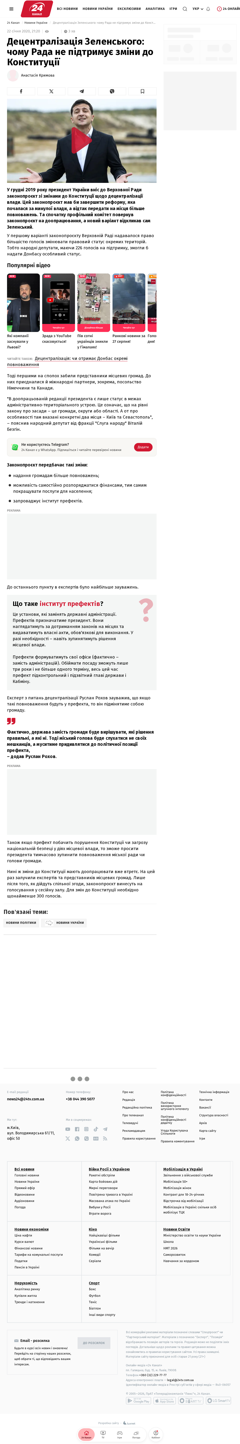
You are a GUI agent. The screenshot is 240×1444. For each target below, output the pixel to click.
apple (165, 1401)
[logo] (37, 9)
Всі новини (67, 9)
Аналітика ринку (27, 1289)
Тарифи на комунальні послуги (39, 1255)
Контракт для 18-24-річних (183, 1195)
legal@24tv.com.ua (180, 1380)
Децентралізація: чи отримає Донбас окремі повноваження (67, 361)
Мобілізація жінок (177, 1188)
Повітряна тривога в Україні (110, 1195)
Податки (21, 1261)
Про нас (128, 1092)
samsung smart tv (218, 1401)
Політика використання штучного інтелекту (175, 1106)
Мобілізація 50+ (175, 1182)
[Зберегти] (142, 91)
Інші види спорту (102, 1315)
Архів (203, 1123)
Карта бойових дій (103, 1182)
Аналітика (155, 9)
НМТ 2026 (170, 1248)
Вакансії (205, 1107)
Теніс (93, 1302)
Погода (20, 1207)
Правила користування (139, 1138)
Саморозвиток (174, 1255)
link (68, 1129)
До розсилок (94, 1343)
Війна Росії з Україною (109, 1169)
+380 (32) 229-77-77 (153, 1375)
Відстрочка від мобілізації (183, 1201)
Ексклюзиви (129, 9)
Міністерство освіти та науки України (192, 1235)
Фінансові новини (29, 1248)
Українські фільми (103, 1242)
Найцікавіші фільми (104, 1235)
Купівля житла (26, 1296)
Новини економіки (32, 1229)
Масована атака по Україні (109, 1201)
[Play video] (81, 140)
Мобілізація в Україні (183, 1169)
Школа (168, 1242)
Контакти (205, 1099)
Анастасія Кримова (37, 75)
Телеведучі (130, 1123)
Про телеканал (133, 1115)
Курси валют (24, 1242)
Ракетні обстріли (102, 1175)
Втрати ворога (100, 1214)
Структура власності (213, 1115)
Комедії (94, 1255)
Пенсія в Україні (27, 1267)
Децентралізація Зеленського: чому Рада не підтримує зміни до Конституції (104, 22)
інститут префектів (69, 604)
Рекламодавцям (133, 1130)
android (138, 1401)
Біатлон (95, 1308)
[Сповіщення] (208, 9)
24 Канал (13, 22)
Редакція (128, 1099)
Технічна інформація (214, 1092)
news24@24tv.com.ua (25, 1099)
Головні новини (27, 1175)
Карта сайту (207, 1130)
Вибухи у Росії (99, 1207)
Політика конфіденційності (173, 1094)
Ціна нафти (23, 1235)
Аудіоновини (24, 1201)
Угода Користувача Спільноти (174, 1132)
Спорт (94, 1283)
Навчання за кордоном (181, 1261)
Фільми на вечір (101, 1248)
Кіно (93, 1229)
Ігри (173, 9)
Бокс (92, 1289)
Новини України (98, 9)
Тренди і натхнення (30, 1302)
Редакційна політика (137, 1107)
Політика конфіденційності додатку (173, 1119)
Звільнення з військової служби (188, 1175)
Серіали (95, 1261)
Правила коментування (178, 1141)
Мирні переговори (103, 1188)
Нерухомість (26, 1283)
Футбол (94, 1296)
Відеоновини (25, 1195)
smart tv (190, 1401)
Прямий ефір (25, 1188)
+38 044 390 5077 (80, 1099)
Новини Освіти (176, 1229)
